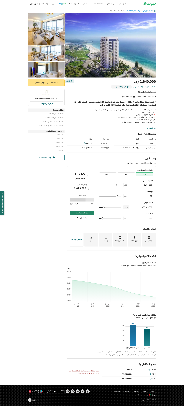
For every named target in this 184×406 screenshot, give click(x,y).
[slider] (116, 185)
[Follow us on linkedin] (78, 391)
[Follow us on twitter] (83, 391)
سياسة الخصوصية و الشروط (122, 391)
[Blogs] (62, 4)
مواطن (126, 174)
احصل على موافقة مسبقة (81, 213)
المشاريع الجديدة (74, 3)
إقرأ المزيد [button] (152, 128)
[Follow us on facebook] (88, 391)
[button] (2, 203)
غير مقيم (108, 174)
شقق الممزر (59, 143)
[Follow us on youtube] (68, 391)
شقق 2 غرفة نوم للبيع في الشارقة (53, 122)
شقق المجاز (60, 151)
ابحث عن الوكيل (123, 3)
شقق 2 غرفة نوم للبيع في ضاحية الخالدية (51, 126)
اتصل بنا (136, 391)
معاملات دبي (86, 3)
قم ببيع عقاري (111, 3)
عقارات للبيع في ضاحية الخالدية (54, 118)
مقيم (144, 174)
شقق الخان (60, 135)
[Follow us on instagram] (73, 391)
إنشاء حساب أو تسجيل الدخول (39, 3)
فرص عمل (145, 391)
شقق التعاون (59, 147)
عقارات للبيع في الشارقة (56, 114)
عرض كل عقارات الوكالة (47, 103)
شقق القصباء (59, 139)
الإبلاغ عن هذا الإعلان (44, 157)
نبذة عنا (153, 391)
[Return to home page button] (149, 4)
